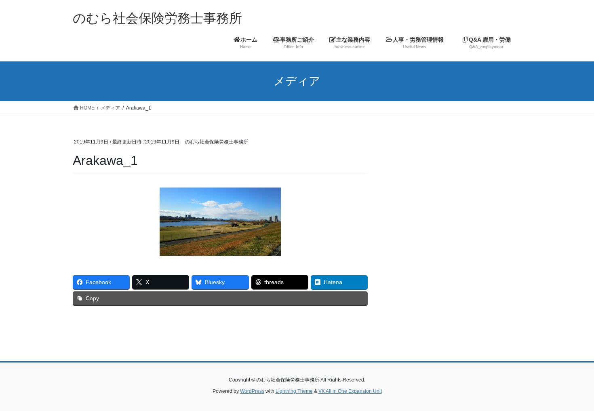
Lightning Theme (294, 391)
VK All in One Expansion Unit (350, 391)
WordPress (252, 391)
